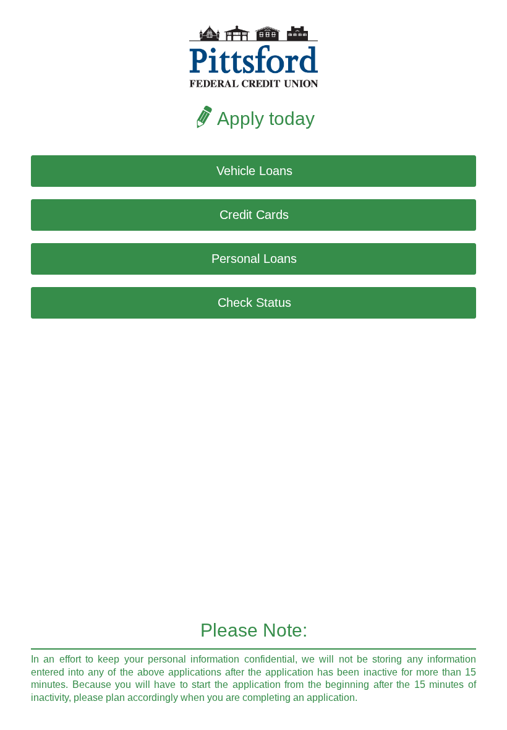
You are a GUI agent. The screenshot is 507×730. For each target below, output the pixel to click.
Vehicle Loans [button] (254, 171)
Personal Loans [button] (254, 258)
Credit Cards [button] (254, 214)
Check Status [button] (254, 302)
